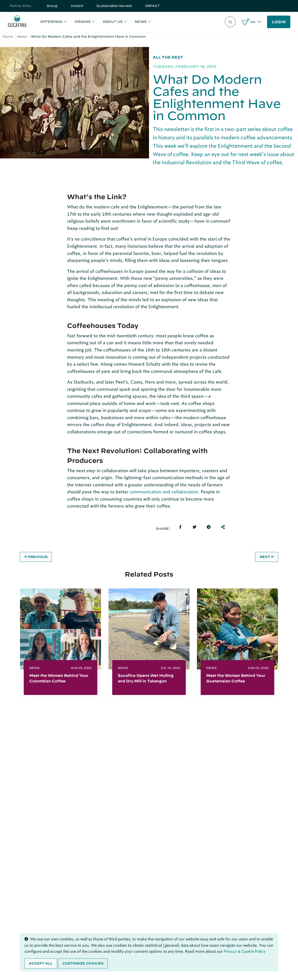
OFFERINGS (51, 21)
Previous (37, 557)
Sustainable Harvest (114, 6)
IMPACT (152, 6)
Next (265, 557)
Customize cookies (82, 963)
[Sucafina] (17, 22)
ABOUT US (113, 21)
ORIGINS (82, 21)
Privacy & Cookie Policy (244, 951)
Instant (77, 6)
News (22, 36)
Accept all (41, 963)
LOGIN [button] (279, 22)
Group (52, 6)
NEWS (141, 21)
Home (7, 36)
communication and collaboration (164, 491)
